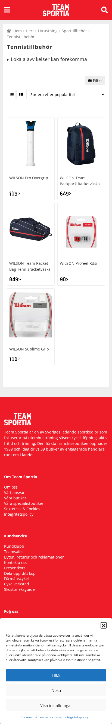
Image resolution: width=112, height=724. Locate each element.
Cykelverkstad (16, 583)
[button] (103, 625)
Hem (17, 30)
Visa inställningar (56, 705)
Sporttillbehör (74, 30)
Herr (30, 30)
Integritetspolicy (76, 717)
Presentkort (14, 567)
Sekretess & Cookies (22, 508)
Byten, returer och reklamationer (34, 557)
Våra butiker (15, 497)
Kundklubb (14, 546)
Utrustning (48, 30)
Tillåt (56, 675)
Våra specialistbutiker (23, 503)
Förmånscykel (16, 578)
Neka (56, 690)
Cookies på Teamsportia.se (41, 717)
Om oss (11, 487)
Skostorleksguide (19, 589)
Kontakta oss (15, 562)
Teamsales (13, 551)
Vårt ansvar (14, 492)
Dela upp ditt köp (20, 573)
